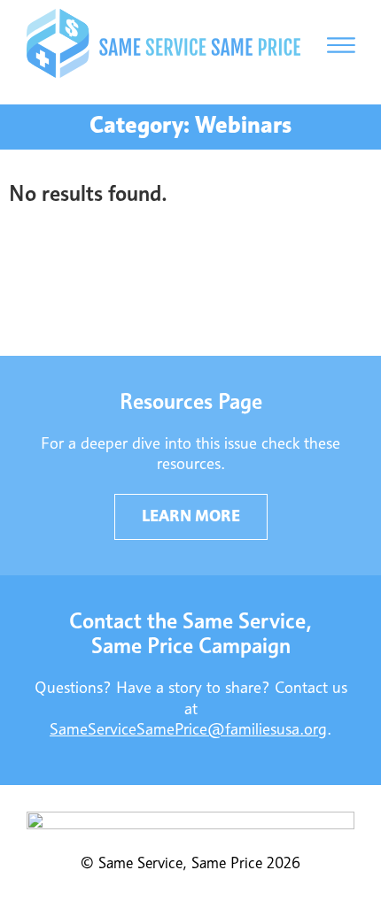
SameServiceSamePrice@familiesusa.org (188, 730)
